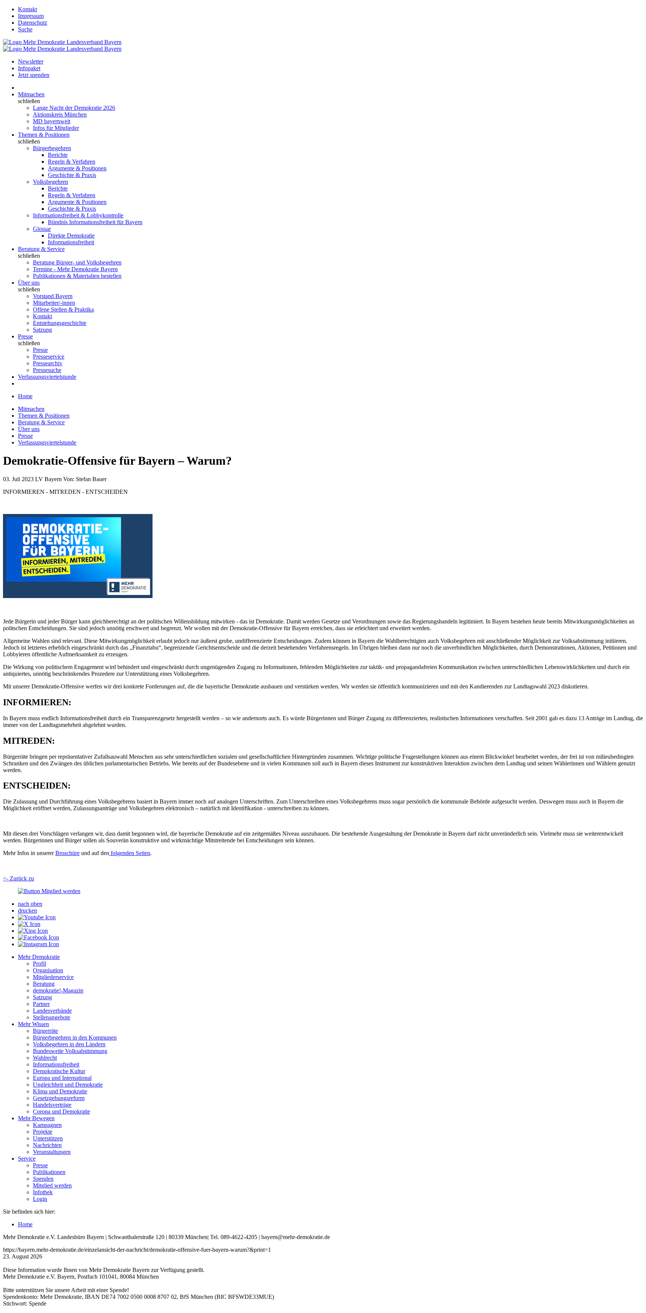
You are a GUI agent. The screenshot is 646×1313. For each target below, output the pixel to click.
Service (27, 1158)
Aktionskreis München (60, 114)
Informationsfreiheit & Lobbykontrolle (78, 215)
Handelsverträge (52, 1105)
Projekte (42, 1131)
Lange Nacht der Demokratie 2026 (74, 108)
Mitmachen (31, 94)
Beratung (44, 984)
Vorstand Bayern (53, 296)
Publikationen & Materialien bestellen (77, 276)
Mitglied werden (52, 1185)
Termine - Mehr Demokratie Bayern (75, 269)
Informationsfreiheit (71, 242)
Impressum (31, 16)
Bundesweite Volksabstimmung (70, 1051)
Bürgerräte (45, 1031)
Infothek (43, 1192)
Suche (25, 29)
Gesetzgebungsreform (58, 1098)
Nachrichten (47, 1145)
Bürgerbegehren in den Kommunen (75, 1037)
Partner (41, 1004)
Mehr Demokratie (39, 957)
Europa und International (62, 1078)
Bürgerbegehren (52, 148)
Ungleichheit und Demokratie (68, 1084)
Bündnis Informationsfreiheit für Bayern (95, 222)
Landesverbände (52, 1010)
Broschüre (67, 853)
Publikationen (49, 1172)
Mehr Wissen (33, 1024)
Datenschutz (32, 22)
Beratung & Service (41, 249)
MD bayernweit (51, 121)
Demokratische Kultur (59, 1071)
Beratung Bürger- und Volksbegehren (77, 262)
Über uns (29, 282)
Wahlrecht (45, 1058)
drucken (27, 910)
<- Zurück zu (18, 878)
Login (40, 1199)
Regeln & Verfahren (71, 161)
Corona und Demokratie (61, 1111)
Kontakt (27, 9)
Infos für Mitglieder (56, 128)
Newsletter (30, 61)
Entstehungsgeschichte (59, 323)
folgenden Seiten (129, 853)
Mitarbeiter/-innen (54, 303)
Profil (39, 963)
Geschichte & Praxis (72, 175)
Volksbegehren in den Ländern (69, 1044)
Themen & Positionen (44, 134)
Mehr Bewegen (36, 1118)
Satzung (42, 329)
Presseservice (48, 356)
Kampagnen (47, 1125)
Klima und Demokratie (60, 1091)
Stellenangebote (51, 1017)
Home (25, 396)
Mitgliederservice (53, 977)
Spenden (43, 1179)
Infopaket (29, 68)
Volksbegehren (50, 182)
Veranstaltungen (52, 1152)
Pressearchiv (47, 363)
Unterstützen (48, 1138)
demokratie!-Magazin (58, 990)
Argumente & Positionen (77, 168)
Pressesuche (47, 370)
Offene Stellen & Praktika (63, 309)
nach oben (30, 904)
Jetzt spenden (33, 75)
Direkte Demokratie (71, 235)
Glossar (42, 229)
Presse (25, 336)
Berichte (58, 155)
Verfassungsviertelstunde (47, 377)
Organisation (48, 970)
